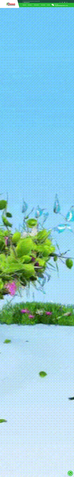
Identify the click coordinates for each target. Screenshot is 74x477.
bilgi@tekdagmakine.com (61, 5)
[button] (2, 244)
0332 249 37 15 (26, 2)
